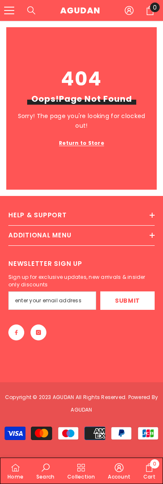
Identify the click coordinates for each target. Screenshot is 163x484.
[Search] (31, 10)
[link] (46, 470)
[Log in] (129, 10)
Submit (127, 300)
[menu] (9, 10)
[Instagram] (38, 332)
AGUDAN (64, 397)
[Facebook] (16, 332)
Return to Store (81, 143)
